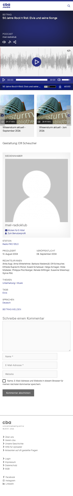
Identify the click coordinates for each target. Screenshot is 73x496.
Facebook (10, 477)
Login (8, 459)
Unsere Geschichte (14, 444)
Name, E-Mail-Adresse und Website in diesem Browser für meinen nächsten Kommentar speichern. (33, 382)
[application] (36, 79)
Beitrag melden (12, 309)
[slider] (31, 80)
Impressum (10, 462)
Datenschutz (11, 465)
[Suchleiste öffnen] (68, 6)
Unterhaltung (9, 283)
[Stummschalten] (59, 79)
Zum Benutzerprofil (16, 233)
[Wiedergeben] (3, 79)
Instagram (10, 481)
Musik (20, 283)
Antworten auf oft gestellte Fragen (21, 450)
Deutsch (7, 303)
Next (69, 115)
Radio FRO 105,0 (11, 244)
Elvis (5, 293)
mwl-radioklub (9, 37)
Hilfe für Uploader (13, 447)
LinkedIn (9, 484)
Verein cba (10, 440)
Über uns (9, 437)
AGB (7, 469)
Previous (1, 115)
